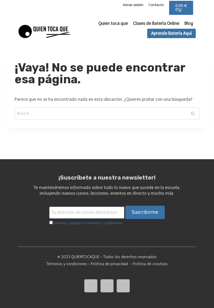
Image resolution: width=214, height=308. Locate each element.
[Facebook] (123, 285)
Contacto (156, 5)
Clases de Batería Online (156, 23)
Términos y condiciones (66, 264)
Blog (189, 23)
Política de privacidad (109, 264)
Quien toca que (113, 23)
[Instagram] (107, 285)
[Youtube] (90, 285)
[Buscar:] (107, 113)
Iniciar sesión (133, 5)
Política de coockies (150, 264)
